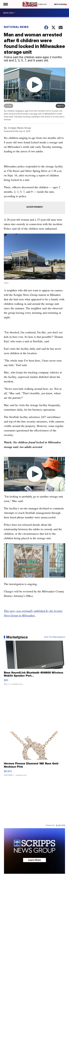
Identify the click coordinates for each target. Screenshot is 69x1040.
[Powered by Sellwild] (60, 825)
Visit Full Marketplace (54, 637)
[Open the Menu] (5, 4)
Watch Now (59, 4)
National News (16, 27)
